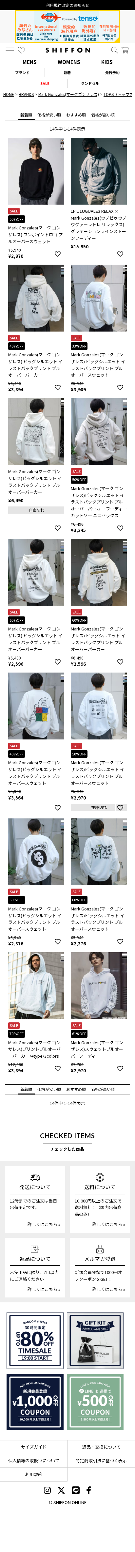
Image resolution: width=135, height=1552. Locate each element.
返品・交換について (101, 1447)
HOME (8, 94)
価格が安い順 (49, 114)
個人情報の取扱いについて (33, 1460)
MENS (30, 61)
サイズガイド (34, 1447)
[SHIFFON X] (61, 1491)
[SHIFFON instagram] (47, 1491)
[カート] (125, 50)
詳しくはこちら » (44, 1224)
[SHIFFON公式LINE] (75, 1491)
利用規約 (33, 1474)
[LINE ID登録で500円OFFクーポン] (95, 1402)
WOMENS (69, 61)
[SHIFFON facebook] (89, 1491)
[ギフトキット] (95, 1340)
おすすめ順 (76, 114)
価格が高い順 (103, 114)
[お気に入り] (21, 50)
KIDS (107, 61)
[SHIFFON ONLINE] (68, 50)
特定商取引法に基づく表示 (101, 1460)
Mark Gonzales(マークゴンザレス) (68, 94)
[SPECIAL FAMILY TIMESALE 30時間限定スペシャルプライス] (35, 1340)
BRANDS (26, 94)
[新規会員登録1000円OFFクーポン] (35, 1402)
